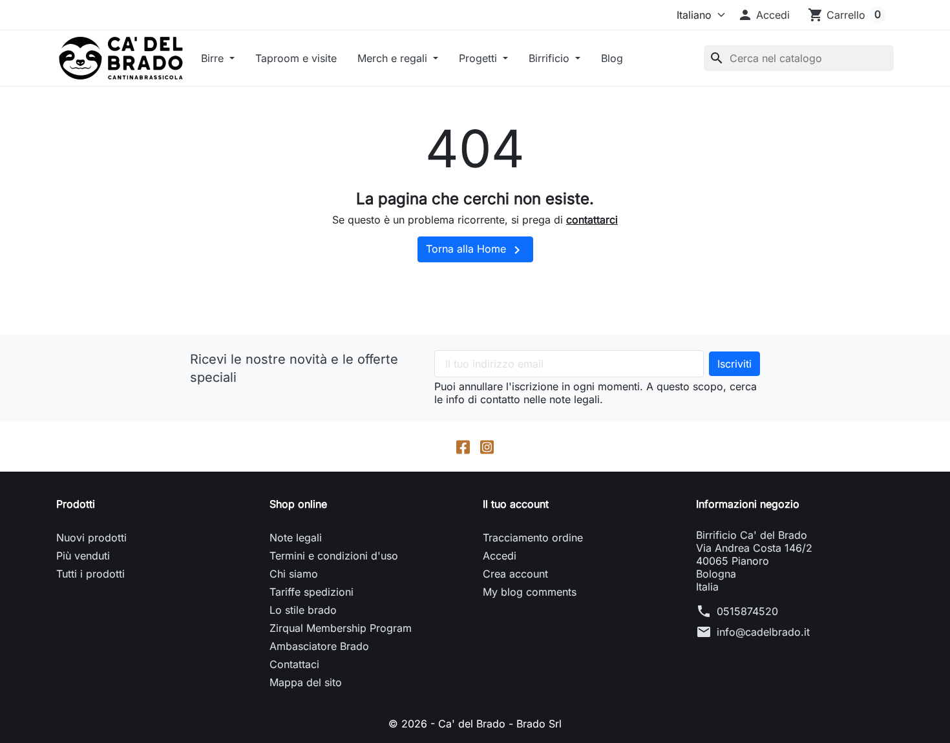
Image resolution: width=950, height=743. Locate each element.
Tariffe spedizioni (311, 591)
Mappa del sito (305, 682)
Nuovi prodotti (91, 537)
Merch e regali (393, 58)
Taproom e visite (296, 58)
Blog (612, 58)
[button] (763, 14)
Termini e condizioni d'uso (333, 555)
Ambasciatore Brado (319, 646)
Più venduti (83, 555)
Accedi (499, 555)
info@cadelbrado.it (763, 631)
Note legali (295, 537)
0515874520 (747, 611)
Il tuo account (516, 503)
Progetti (479, 58)
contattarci (592, 219)
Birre (214, 58)
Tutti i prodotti (90, 573)
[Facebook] (463, 446)
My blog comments (529, 591)
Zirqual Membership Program (340, 628)
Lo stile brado (303, 609)
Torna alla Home (475, 250)
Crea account (515, 573)
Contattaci (294, 664)
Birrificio (551, 58)
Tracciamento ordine (533, 537)
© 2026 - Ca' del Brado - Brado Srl (475, 723)
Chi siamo (293, 573)
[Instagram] (487, 446)
